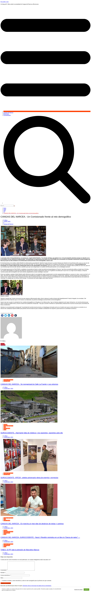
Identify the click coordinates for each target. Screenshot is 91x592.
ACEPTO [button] (86, 589)
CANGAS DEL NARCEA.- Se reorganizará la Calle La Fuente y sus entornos (29, 384)
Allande (5, 424)
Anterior (3, 343)
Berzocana (6, 114)
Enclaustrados (7, 115)
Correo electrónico (6, 575)
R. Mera (5, 220)
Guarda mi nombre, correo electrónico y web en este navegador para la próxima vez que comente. (26, 580)
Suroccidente (6, 381)
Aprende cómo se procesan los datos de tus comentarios (37, 585)
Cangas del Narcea (8, 112)
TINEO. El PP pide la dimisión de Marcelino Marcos (20, 550)
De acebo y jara (5, 1)
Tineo (4, 429)
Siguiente (3, 345)
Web (2, 577)
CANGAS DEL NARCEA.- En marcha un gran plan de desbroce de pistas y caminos (32, 524)
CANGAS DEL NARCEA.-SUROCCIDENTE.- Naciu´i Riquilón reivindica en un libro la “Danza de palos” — (40, 537)
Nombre (3, 572)
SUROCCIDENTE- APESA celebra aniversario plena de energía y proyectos (29, 478)
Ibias (4, 427)
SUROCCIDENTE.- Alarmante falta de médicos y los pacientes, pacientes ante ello (32, 433)
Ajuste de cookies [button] (78, 589)
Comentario (4, 570)
